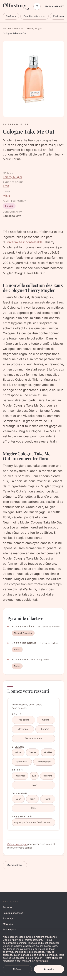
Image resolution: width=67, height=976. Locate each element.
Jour (18, 799)
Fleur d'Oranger (23, 633)
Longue (45, 729)
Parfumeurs (9, 918)
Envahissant (44, 761)
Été (34, 776)
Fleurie (9, 206)
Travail (47, 799)
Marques (8, 924)
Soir (32, 799)
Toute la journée (33, 738)
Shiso (17, 649)
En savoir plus (40, 960)
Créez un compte (17, 844)
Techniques (9, 929)
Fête (33, 808)
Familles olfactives (34, 16)
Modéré (48, 752)
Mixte (6, 195)
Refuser (17, 969)
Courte (45, 720)
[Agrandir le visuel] (33, 79)
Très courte (23, 720)
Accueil (7, 28)
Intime (18, 752)
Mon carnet (54, 6)
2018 (6, 186)
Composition (15, 865)
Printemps (20, 776)
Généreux (21, 761)
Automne (48, 776)
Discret (32, 752)
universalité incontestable (24, 242)
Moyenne (23, 729)
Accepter (49, 969)
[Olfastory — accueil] (16, 6)
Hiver (33, 785)
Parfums (11, 16)
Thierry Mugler (34, 28)
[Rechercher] (37, 6)
